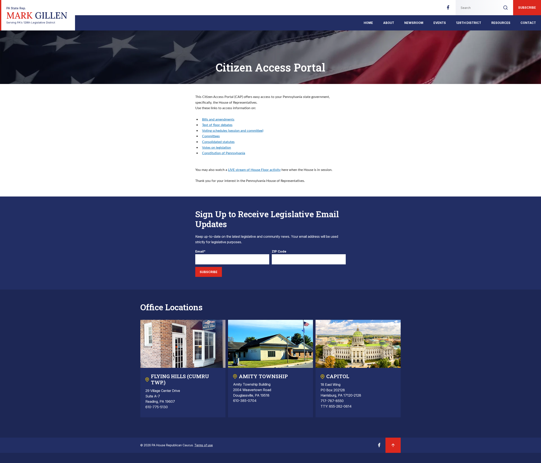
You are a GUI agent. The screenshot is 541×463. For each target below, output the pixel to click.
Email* (200, 251)
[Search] (505, 7)
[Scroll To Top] (393, 445)
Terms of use (203, 445)
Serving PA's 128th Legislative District (36, 15)
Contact (528, 23)
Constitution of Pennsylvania (223, 153)
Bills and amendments (218, 119)
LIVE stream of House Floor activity (254, 170)
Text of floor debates (217, 125)
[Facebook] (448, 9)
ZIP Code (279, 251)
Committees (211, 136)
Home (368, 23)
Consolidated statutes (218, 142)
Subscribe (527, 7)
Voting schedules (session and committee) (232, 130)
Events (439, 23)
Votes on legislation (216, 147)
